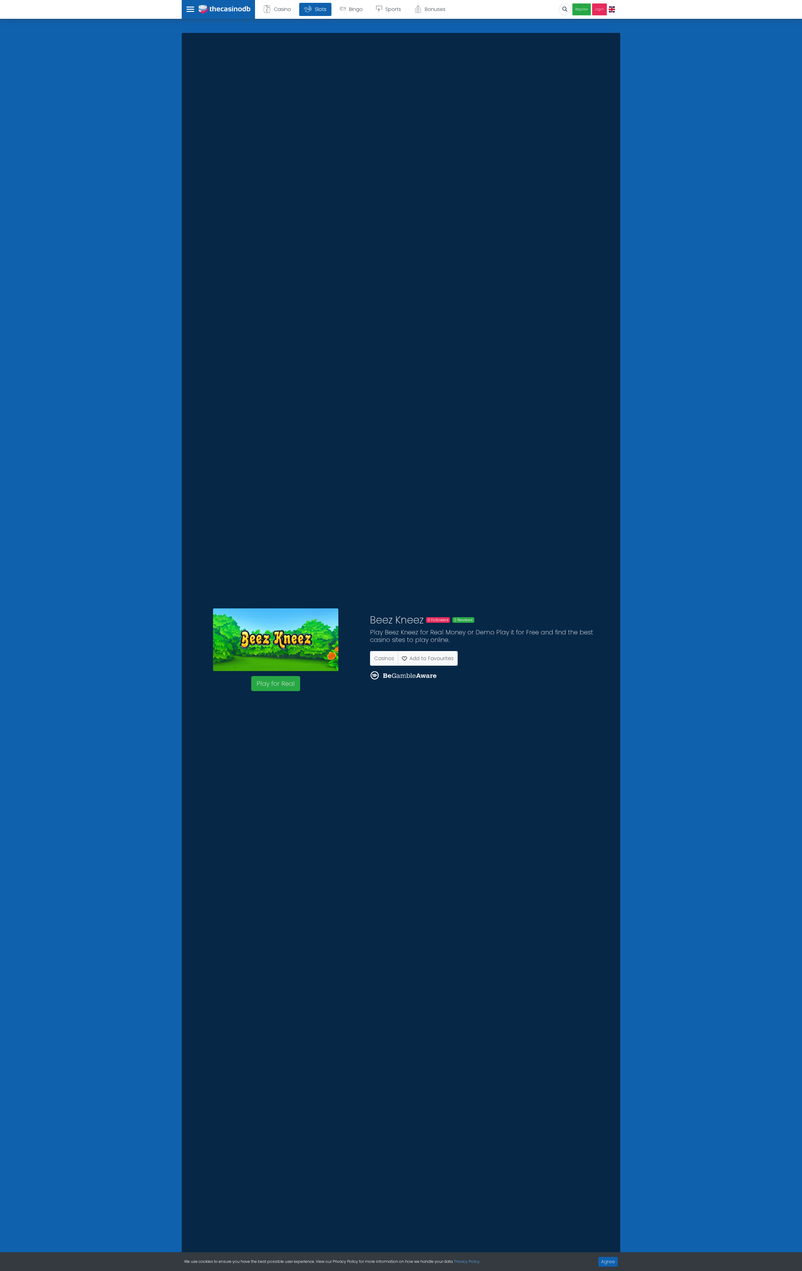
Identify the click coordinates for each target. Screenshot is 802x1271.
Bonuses (435, 9)
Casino (282, 9)
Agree (608, 1261)
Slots (320, 9)
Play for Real (276, 683)
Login (599, 9)
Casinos (384, 658)
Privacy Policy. (467, 1261)
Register (581, 9)
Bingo (356, 9)
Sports (393, 9)
